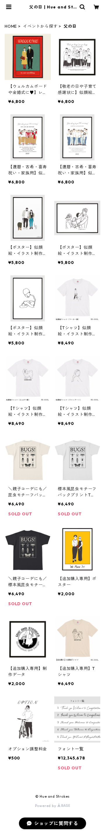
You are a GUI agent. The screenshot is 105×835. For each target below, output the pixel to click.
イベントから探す (40, 26)
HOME (11, 26)
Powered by (46, 806)
